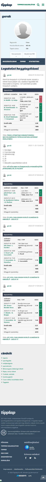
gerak (9, 75)
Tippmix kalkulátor (10, 446)
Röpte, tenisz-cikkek (9, 371)
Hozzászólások (10, 61)
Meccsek (4, 453)
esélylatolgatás (8, 363)
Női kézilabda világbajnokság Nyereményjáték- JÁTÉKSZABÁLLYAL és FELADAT (23, 168)
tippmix (5, 358)
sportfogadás (7, 361)
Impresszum (7, 469)
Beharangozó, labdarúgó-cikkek (13, 369)
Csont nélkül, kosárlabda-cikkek (13, 380)
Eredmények (6, 457)
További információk (25, 434)
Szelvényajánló (7, 377)
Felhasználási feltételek (33, 469)
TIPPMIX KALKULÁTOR (26, 5)
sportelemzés (7, 366)
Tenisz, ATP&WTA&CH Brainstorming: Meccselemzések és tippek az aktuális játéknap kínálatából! (20, 137)
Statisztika (34, 61)
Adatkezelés (18, 469)
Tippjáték (6, 382)
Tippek (23, 61)
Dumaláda (5, 460)
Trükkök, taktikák (8, 374)
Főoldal (4, 442)
